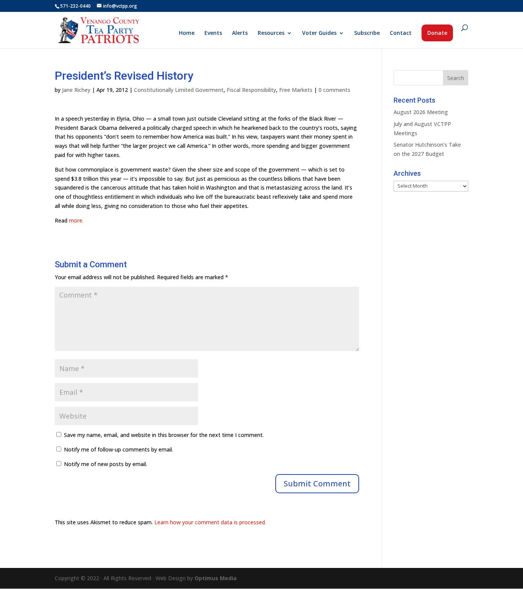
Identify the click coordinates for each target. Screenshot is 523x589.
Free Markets (295, 89)
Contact (401, 33)
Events (213, 33)
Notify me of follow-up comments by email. (118, 449)
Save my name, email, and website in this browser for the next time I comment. (164, 434)
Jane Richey (76, 89)
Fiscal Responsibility (251, 89)
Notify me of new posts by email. (105, 464)
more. (76, 220)
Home (186, 33)
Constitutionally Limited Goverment (179, 89)
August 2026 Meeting (421, 112)
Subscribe (367, 33)
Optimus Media (215, 578)
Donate (437, 32)
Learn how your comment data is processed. (210, 522)
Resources (271, 33)
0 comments (334, 89)
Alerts (240, 33)
